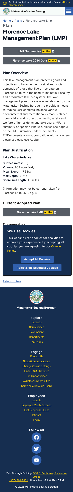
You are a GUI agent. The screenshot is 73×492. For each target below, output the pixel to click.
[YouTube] (36, 460)
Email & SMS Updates (36, 370)
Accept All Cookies (37, 259)
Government (36, 331)
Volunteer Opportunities (36, 380)
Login (36, 419)
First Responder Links (36, 409)
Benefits (36, 400)
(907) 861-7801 (18, 480)
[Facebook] (36, 437)
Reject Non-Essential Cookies (37, 267)
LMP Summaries (34, 51)
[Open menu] (69, 11)
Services (36, 322)
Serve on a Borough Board (36, 385)
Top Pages (36, 341)
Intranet (36, 414)
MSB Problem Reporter (52, 263)
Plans (18, 20)
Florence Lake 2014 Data (34, 60)
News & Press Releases (36, 361)
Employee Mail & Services (36, 405)
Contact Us (36, 356)
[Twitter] (36, 449)
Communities (36, 326)
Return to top (12, 281)
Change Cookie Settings (36, 365)
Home (7, 20)
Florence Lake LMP (34, 212)
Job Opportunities (36, 375)
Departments (36, 336)
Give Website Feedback (51, 272)
